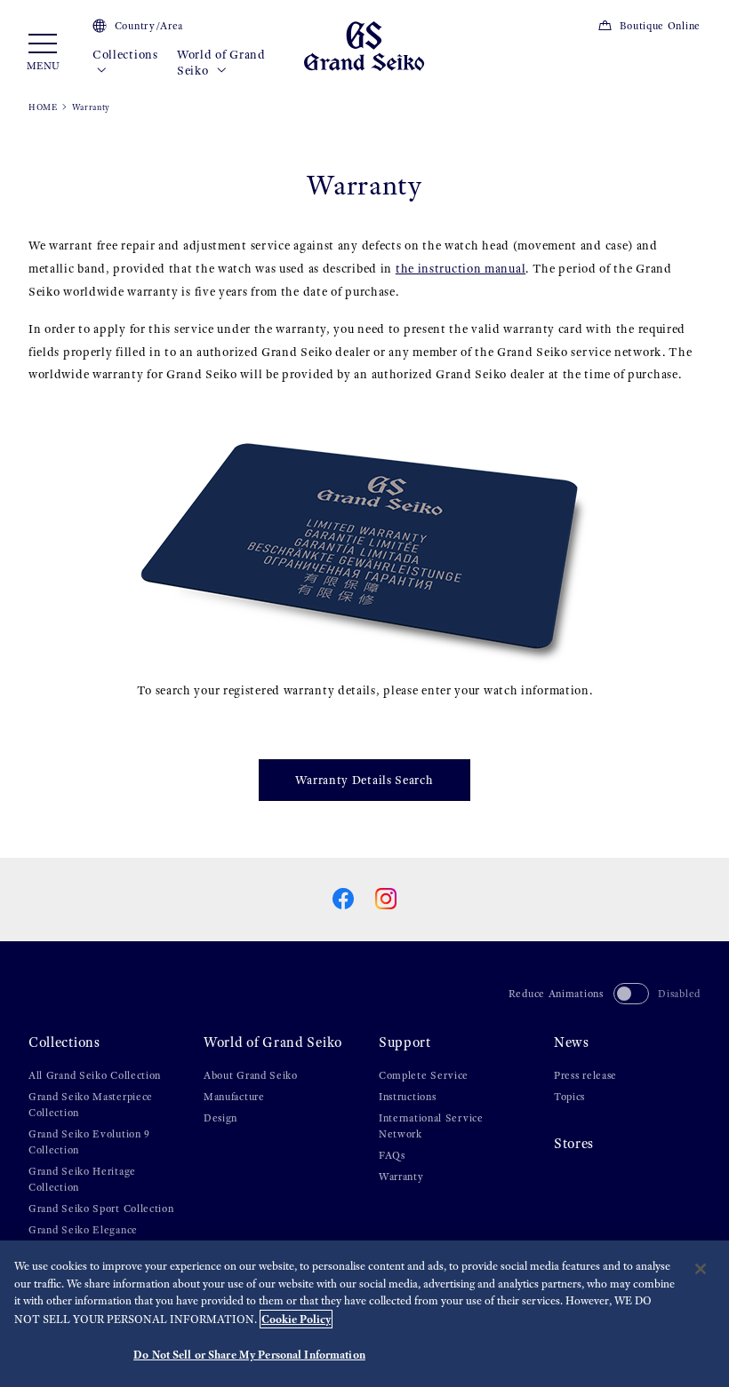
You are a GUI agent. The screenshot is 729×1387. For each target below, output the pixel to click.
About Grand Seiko (251, 1075)
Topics (569, 1096)
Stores (574, 1143)
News (571, 1042)
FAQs (392, 1155)
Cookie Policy (296, 1319)
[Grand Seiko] (364, 44)
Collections (125, 54)
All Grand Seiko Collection (94, 1075)
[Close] (700, 1268)
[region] (364, 1313)
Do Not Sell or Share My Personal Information (249, 1354)
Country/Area (149, 26)
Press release (585, 1075)
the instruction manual (460, 268)
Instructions (407, 1096)
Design (220, 1118)
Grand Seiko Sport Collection (101, 1208)
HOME (43, 107)
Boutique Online (660, 26)
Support (405, 1042)
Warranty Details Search (364, 780)
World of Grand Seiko (221, 62)
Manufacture (234, 1096)
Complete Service (424, 1075)
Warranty (401, 1176)
